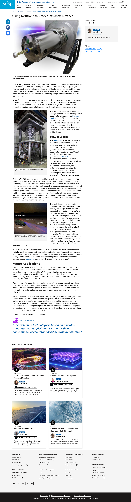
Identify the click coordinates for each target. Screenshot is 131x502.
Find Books (69, 457)
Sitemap (45, 498)
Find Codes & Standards (19, 473)
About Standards (17, 475)
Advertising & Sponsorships (20, 465)
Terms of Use (44, 496)
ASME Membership (98, 464)
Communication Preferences (82, 496)
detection (58, 140)
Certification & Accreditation (48, 454)
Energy (99, 49)
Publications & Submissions (74, 454)
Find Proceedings (71, 462)
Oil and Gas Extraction (93, 51)
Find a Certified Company (46, 460)
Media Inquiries (16, 457)
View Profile (97, 34)
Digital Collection (70, 465)
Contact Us (15, 460)
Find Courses (43, 473)
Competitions (69, 478)
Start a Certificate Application (47, 457)
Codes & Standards (18, 470)
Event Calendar (70, 473)
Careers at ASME (17, 462)
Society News (96, 460)
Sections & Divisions (90, 2)
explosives (30, 259)
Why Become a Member (99, 467)
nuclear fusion (64, 156)
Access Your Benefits (98, 475)
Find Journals (70, 460)
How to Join (95, 470)
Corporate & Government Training (49, 475)
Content (28, 12)
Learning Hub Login (45, 478)
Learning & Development (46, 470)
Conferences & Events (72, 470)
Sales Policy (36, 498)
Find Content (96, 457)
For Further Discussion (26, 320)
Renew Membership (98, 473)
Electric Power (90, 49)
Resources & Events (45, 465)
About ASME (16, 454)
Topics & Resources (18, 12)
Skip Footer (4, 451)
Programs (100, 2)
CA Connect (42, 462)
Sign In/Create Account (111, 2)
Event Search (69, 475)
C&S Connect (16, 478)
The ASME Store (97, 478)
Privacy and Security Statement (60, 496)
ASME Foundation (77, 2)
